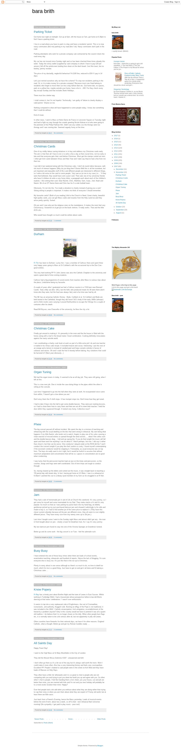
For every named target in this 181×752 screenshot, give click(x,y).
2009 (116, 160)
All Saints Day (43, 643)
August (118, 213)
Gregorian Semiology (121, 89)
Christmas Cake (44, 328)
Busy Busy (41, 550)
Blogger (100, 746)
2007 (116, 166)
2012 (116, 151)
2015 (116, 142)
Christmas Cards (44, 146)
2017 (116, 136)
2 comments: (58, 481)
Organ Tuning (42, 372)
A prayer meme (119, 61)
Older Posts (101, 719)
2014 (116, 145)
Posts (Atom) (48, 723)
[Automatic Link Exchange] (122, 289)
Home (70, 719)
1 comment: (58, 220)
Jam (36, 494)
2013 (116, 148)
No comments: (59, 133)
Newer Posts (39, 719)
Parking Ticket (43, 31)
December (120, 169)
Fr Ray (36, 595)
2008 (116, 163)
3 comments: (58, 537)
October (119, 207)
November (120, 172)
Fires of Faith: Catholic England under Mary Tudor (134, 74)
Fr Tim (36, 263)
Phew (37, 424)
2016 (116, 139)
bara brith (43, 11)
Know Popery (42, 589)
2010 (116, 157)
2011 (116, 154)
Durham (39, 234)
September (120, 210)
